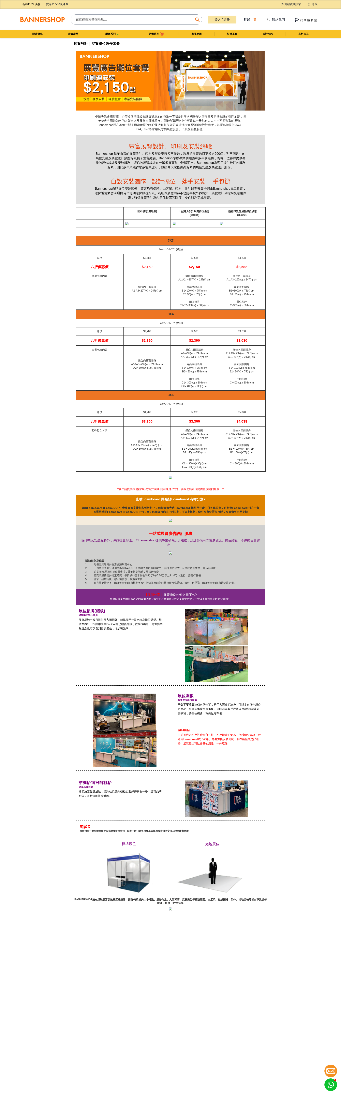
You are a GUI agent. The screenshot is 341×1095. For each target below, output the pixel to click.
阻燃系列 (154, 33)
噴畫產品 (73, 33)
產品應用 (196, 33)
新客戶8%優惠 (31, 4)
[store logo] (42, 19)
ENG (247, 19)
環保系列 (110, 33)
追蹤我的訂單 (292, 4)
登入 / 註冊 (222, 19)
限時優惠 (37, 33)
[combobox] (136, 19)
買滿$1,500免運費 (57, 4)
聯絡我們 (278, 19)
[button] (330, 1084)
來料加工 (303, 33)
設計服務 (268, 33)
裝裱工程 (232, 33)
